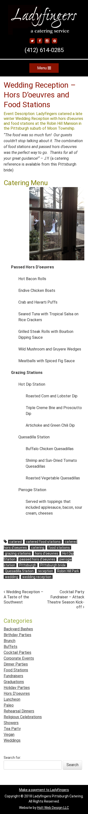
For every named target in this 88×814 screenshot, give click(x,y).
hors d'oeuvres (46, 553)
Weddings (12, 740)
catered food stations (43, 542)
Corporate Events (19, 658)
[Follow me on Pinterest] (54, 40)
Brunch (9, 640)
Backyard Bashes (18, 629)
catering (37, 548)
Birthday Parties (17, 635)
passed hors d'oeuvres (37, 559)
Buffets (10, 646)
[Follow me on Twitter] (32, 40)
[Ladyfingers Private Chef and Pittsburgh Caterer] (44, 29)
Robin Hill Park (68, 571)
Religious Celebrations (23, 717)
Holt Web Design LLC (53, 808)
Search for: (12, 758)
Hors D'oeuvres (17, 693)
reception (45, 571)
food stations (59, 548)
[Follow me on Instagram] (47, 40)
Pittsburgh (27, 565)
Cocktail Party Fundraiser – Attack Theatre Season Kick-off (65, 599)
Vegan (9, 734)
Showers (11, 722)
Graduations (14, 681)
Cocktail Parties (17, 652)
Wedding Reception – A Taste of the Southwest (23, 597)
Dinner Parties (16, 664)
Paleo (9, 705)
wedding (11, 577)
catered (15, 542)
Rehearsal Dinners (19, 711)
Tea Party (12, 728)
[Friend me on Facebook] (40, 40)
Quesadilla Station (19, 571)
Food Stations (16, 670)
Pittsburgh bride (53, 565)
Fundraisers (13, 676)
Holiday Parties (17, 687)
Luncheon (12, 699)
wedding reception (36, 577)
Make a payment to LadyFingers (44, 790)
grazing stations (18, 553)
